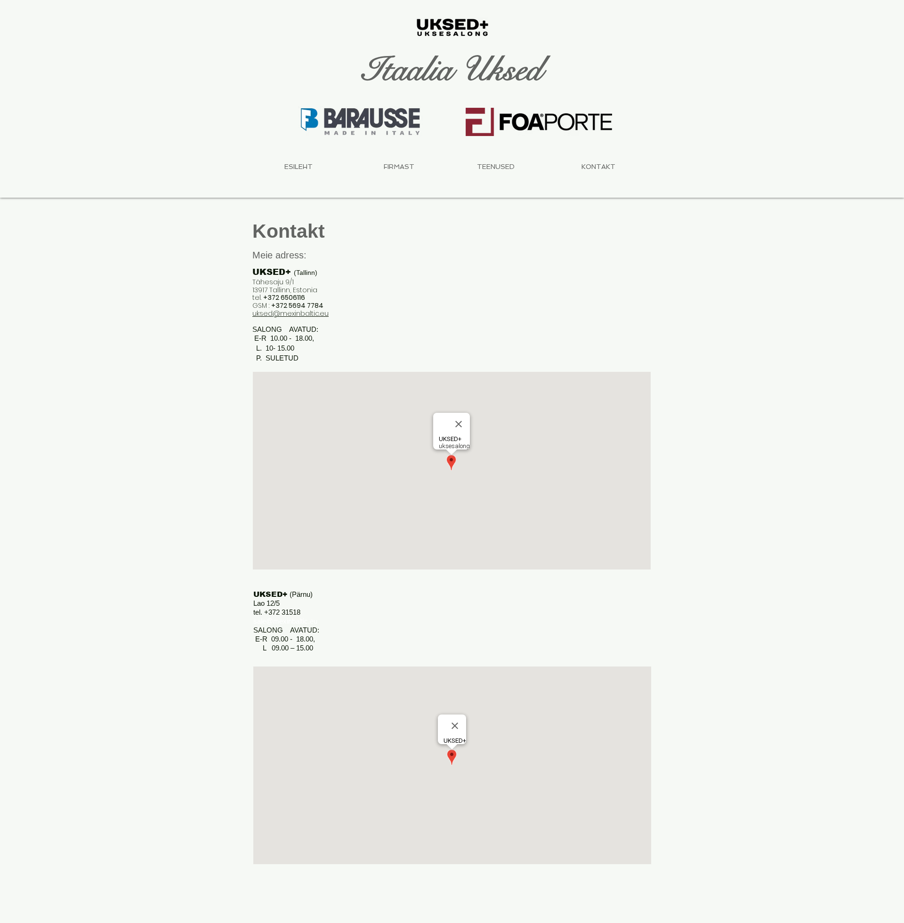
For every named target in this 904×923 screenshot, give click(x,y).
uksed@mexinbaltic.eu (290, 313)
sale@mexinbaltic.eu (285, 621)
